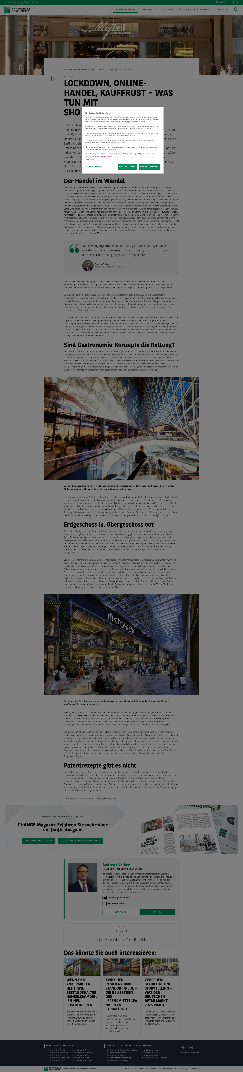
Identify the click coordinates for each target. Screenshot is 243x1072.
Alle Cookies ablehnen (127, 167)
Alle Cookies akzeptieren (149, 167)
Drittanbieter (89, 160)
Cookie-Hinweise (107, 156)
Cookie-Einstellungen (94, 167)
